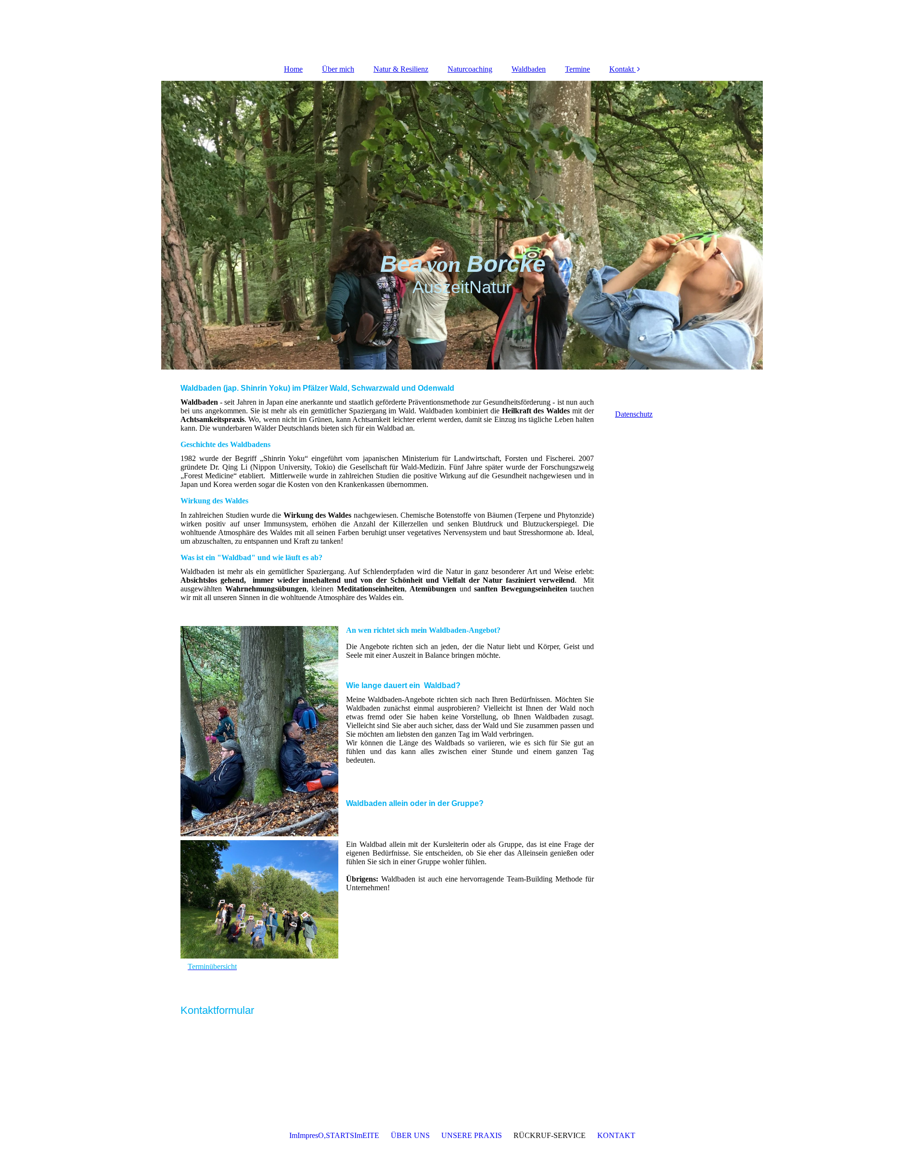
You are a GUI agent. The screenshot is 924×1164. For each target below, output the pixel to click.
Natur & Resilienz (400, 69)
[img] (462, 225)
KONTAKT (616, 1135)
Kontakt (621, 69)
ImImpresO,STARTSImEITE (334, 1135)
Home (293, 69)
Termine (577, 69)
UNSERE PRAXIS (471, 1135)
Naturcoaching (470, 69)
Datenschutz (634, 414)
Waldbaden (529, 69)
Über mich (338, 69)
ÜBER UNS (410, 1135)
